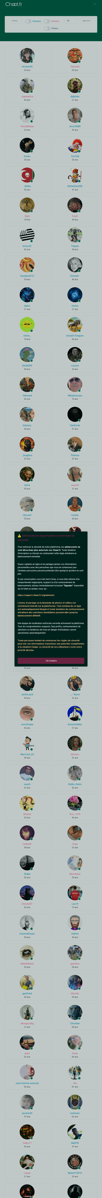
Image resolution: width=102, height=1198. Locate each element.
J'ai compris (51, 660)
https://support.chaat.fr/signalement (36, 595)
